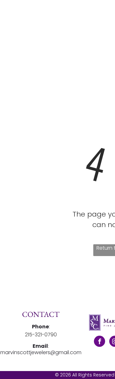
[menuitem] (97, 21)
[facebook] (99, 342)
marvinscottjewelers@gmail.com (40, 352)
